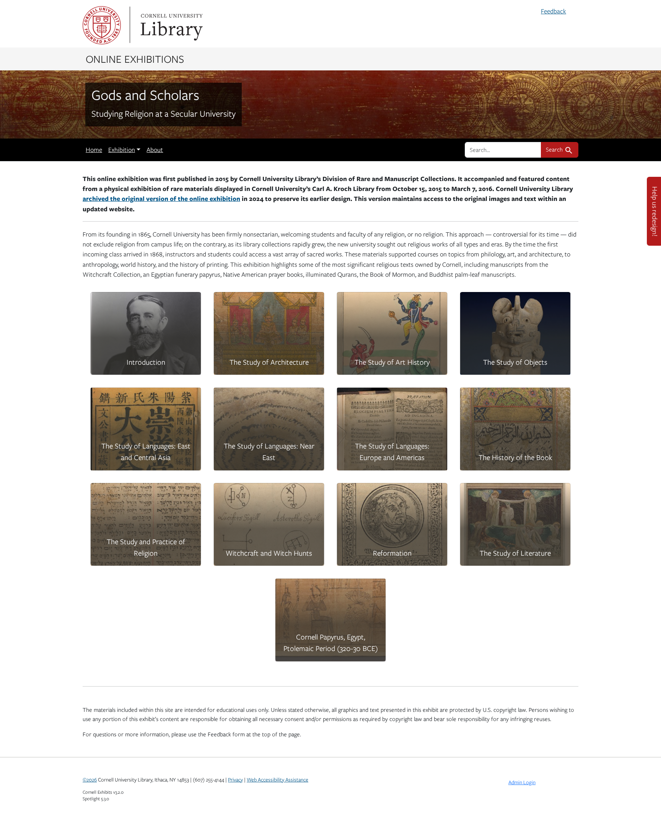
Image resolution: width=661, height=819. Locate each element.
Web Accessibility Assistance (277, 779)
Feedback (553, 11)
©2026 (90, 779)
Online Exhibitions (135, 58)
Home (94, 149)
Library (170, 25)
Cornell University (102, 25)
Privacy (235, 779)
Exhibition (121, 149)
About (155, 149)
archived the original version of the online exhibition (161, 198)
